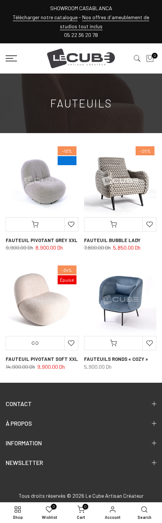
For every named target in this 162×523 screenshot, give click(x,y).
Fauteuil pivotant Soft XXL (42, 359)
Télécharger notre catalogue (45, 17)
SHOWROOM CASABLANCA (81, 8)
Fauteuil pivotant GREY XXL (42, 240)
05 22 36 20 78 (81, 35)
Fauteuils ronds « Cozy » (116, 359)
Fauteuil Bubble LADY (112, 240)
